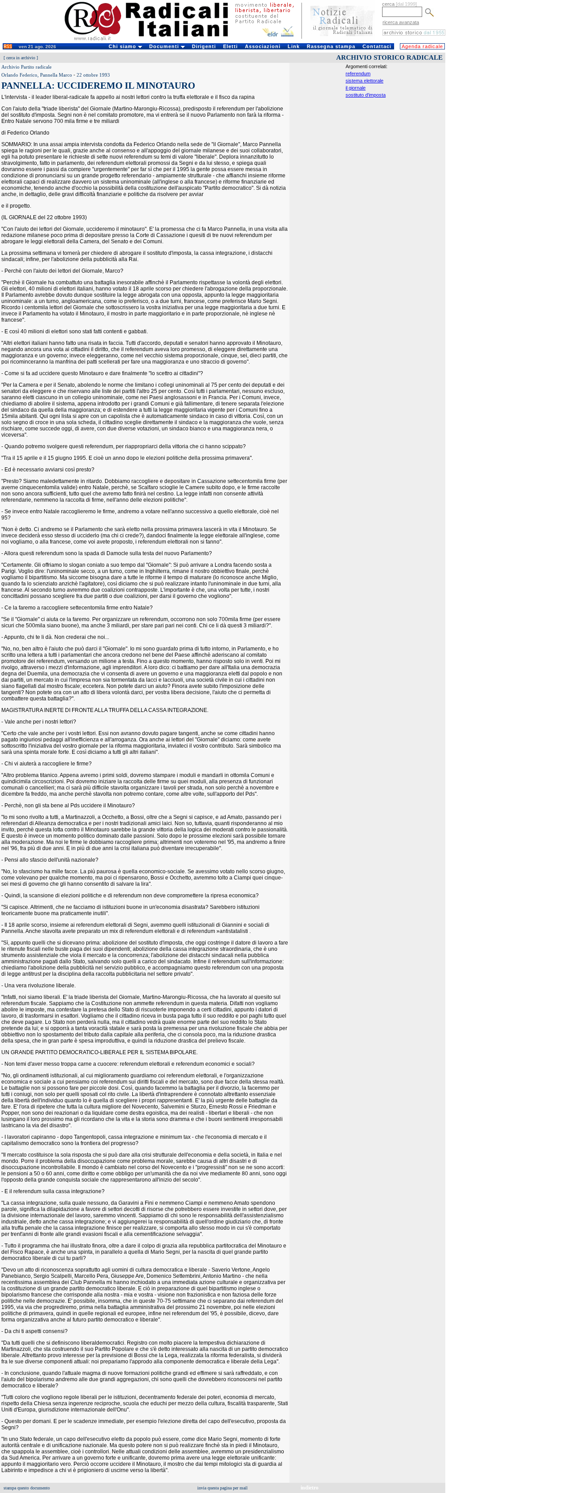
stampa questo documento (27, 1487)
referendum (358, 73)
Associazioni (263, 46)
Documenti (165, 46)
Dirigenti (204, 46)
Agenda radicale (422, 46)
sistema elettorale (364, 80)
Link (294, 46)
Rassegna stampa (331, 46)
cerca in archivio (20, 57)
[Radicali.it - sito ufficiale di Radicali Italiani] (152, 40)
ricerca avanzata (401, 22)
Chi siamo (123, 46)
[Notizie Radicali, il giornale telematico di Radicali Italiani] (342, 39)
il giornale (356, 87)
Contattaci (376, 46)
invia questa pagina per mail (222, 1487)
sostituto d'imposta (366, 95)
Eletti (230, 46)
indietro (309, 1488)
